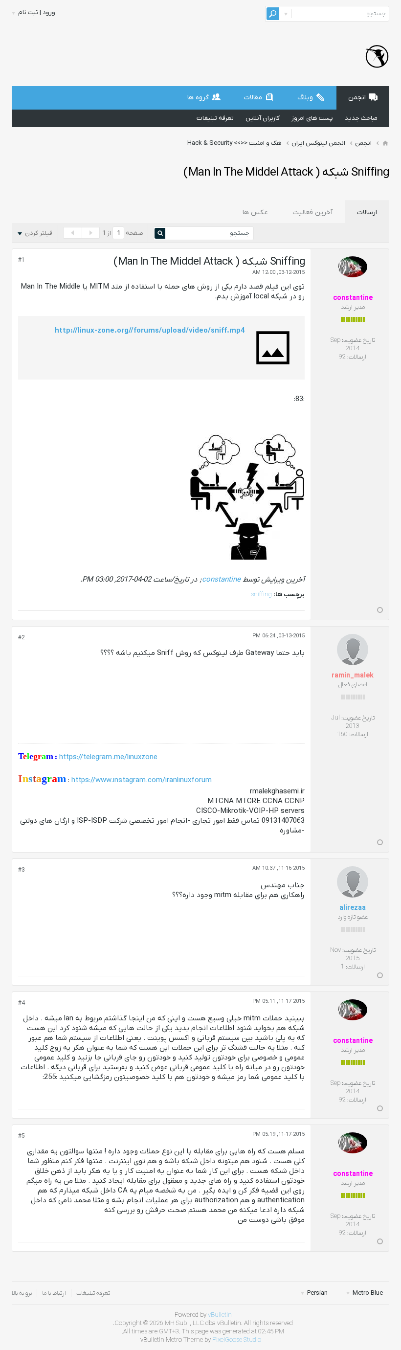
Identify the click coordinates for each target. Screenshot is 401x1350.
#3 (21, 870)
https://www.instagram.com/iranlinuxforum (141, 780)
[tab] (367, 212)
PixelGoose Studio (236, 1340)
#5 (21, 1136)
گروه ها (198, 97)
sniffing (261, 594)
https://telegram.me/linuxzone (108, 757)
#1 (21, 260)
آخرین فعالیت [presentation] (312, 212)
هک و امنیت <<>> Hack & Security (234, 143)
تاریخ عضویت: (358, 340)
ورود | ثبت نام (36, 12)
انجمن (357, 97)
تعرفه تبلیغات (215, 118)
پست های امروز (312, 118)
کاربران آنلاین (262, 118)
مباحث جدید (361, 118)
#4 (21, 1003)
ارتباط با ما (54, 1293)
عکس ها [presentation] (255, 212)
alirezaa (352, 908)
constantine (221, 580)
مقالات (253, 97)
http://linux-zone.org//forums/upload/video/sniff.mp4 (150, 331)
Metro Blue (367, 1293)
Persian (317, 1293)
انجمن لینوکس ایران (318, 143)
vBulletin (220, 1315)
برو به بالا (22, 1293)
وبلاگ (305, 97)
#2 (21, 638)
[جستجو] (273, 13)
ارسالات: (356, 357)
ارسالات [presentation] (367, 212)
